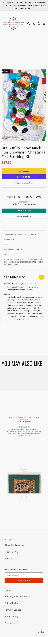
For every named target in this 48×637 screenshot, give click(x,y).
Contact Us (10, 623)
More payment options (24, 183)
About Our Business (14, 545)
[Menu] (43, 23)
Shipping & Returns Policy (17, 596)
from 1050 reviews (24, 421)
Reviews (9, 558)
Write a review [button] (24, 210)
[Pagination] (22, 139)
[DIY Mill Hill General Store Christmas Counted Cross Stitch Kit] (24, 481)
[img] (24, 419)
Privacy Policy (11, 616)
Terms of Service (13, 609)
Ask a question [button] (24, 216)
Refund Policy (11, 603)
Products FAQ (11, 551)
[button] (22, 497)
